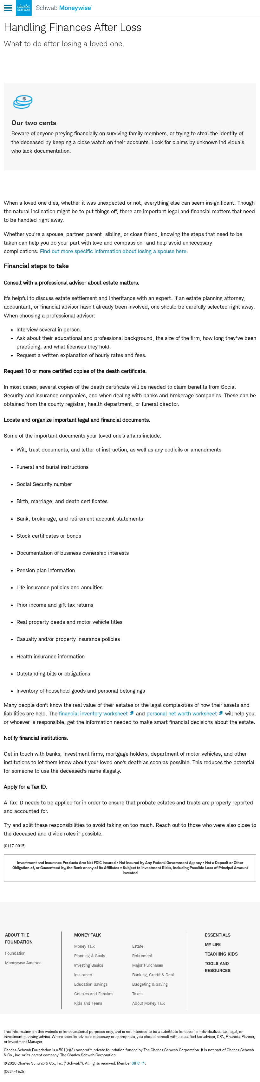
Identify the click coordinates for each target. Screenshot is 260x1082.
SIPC (136, 1063)
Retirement (142, 955)
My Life (213, 944)
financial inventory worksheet (93, 713)
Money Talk (84, 946)
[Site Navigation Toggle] (8, 8)
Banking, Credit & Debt (153, 974)
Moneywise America (23, 962)
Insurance (83, 974)
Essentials (218, 935)
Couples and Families (93, 993)
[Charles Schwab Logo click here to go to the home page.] (46, 16)
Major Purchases (147, 965)
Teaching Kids (221, 954)
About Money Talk (148, 1003)
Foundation (15, 953)
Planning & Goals (89, 955)
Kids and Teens (88, 1003)
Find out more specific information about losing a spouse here (113, 251)
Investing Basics (88, 965)
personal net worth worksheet (181, 713)
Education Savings (90, 984)
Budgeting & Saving (150, 984)
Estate (137, 946)
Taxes (137, 993)
